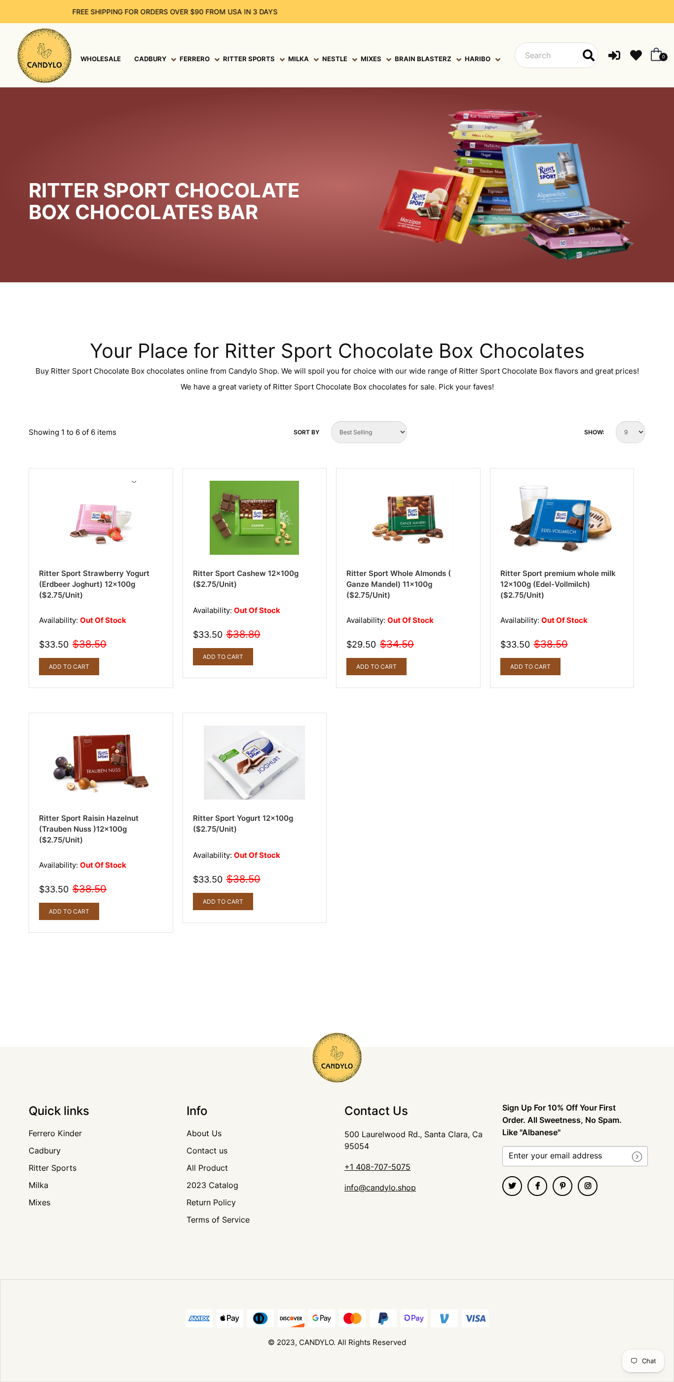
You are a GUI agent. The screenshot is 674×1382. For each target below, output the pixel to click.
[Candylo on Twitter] (512, 1186)
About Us (204, 1133)
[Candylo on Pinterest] (562, 1186)
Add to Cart (69, 666)
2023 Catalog (212, 1185)
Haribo (477, 59)
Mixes (39, 1202)
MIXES (371, 59)
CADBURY (150, 59)
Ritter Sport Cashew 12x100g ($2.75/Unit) (246, 579)
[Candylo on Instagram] (588, 1186)
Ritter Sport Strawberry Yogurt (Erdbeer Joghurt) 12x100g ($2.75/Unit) (94, 584)
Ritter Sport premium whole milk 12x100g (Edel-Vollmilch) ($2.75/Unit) (558, 584)
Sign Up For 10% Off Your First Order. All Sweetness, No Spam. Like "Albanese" (562, 1120)
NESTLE (334, 59)
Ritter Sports (52, 1168)
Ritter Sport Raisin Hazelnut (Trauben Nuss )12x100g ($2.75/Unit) (89, 829)
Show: (594, 432)
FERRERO (195, 59)
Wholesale (100, 59)
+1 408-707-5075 (377, 1167)
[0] (654, 55)
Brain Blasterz (423, 59)
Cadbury (45, 1150)
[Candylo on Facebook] (537, 1186)
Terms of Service (218, 1220)
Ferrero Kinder (55, 1133)
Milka (38, 1185)
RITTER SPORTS (249, 59)
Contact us (207, 1150)
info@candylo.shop (380, 1187)
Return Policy (211, 1202)
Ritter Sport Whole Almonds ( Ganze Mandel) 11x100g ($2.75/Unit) (398, 584)
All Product (207, 1168)
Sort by (306, 432)
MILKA (298, 59)
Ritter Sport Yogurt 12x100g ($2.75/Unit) (243, 823)
